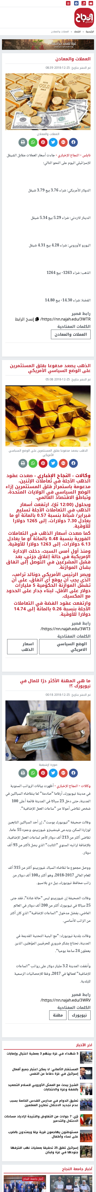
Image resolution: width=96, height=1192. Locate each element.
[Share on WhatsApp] (33, 142)
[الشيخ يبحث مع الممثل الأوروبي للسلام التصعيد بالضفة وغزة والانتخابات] (86, 1089)
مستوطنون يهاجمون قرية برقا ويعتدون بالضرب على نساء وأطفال (43, 1134)
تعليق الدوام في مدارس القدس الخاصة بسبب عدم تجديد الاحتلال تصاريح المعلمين (44, 1103)
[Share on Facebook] (73, 142)
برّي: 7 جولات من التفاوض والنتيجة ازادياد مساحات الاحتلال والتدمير (41, 1118)
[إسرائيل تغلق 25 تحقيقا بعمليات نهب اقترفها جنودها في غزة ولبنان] (86, 1151)
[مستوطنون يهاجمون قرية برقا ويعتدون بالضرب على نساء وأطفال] (86, 1136)
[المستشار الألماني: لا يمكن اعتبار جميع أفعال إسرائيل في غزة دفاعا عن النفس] (86, 1073)
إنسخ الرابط (25, 319)
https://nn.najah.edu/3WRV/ (66, 1000)
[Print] (22, 142)
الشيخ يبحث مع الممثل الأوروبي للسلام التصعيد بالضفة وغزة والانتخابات (43, 1087)
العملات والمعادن (71, 334)
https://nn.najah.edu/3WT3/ (66, 629)
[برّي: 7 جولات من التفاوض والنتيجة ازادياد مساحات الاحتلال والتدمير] (86, 1120)
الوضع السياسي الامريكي (72, 646)
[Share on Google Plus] (63, 142)
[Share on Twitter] (53, 142)
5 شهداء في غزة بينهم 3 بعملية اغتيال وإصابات (42, 1053)
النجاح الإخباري (84, 17)
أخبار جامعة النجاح (77, 1169)
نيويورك (79, 1015)
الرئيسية (90, 31)
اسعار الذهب (27, 646)
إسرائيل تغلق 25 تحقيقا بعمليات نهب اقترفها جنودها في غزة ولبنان (44, 1150)
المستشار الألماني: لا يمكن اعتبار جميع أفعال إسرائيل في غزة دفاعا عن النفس (45, 1071)
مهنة (58, 1015)
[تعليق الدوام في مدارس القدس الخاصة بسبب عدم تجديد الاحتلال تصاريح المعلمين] (86, 1104)
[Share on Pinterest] (43, 142)
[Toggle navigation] (68, 3)
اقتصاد (77, 31)
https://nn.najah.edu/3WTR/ (65, 319)
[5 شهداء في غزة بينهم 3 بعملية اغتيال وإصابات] (86, 1057)
